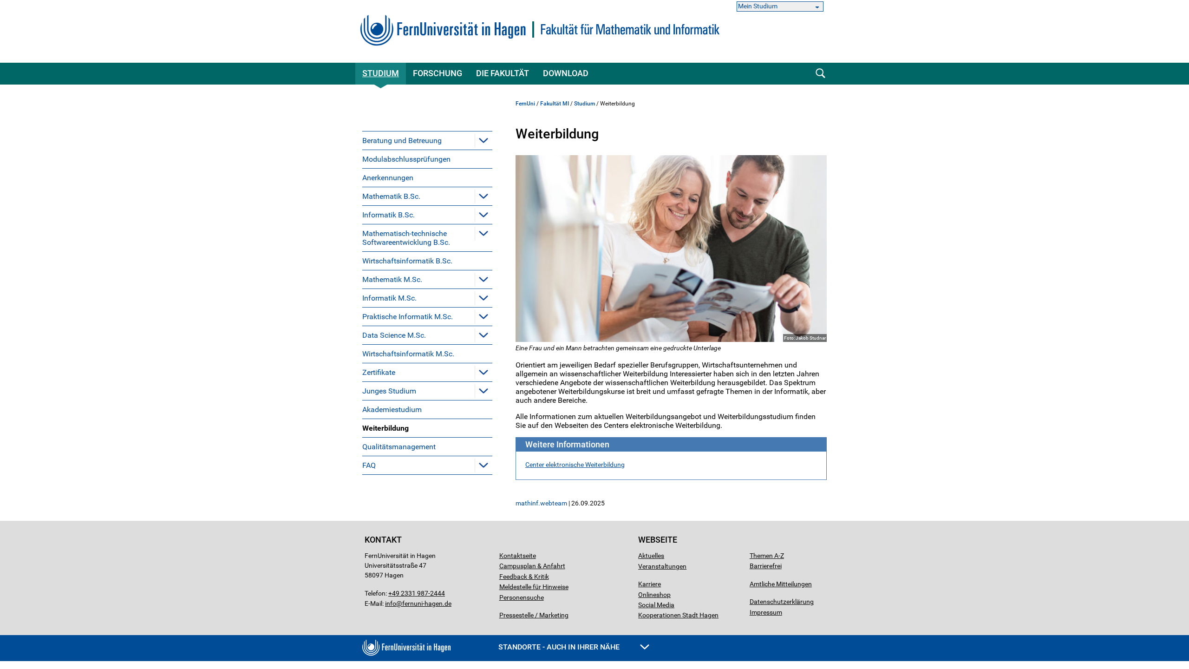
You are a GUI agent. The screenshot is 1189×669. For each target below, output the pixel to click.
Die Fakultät (502, 73)
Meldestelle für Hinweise (533, 586)
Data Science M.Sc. (394, 335)
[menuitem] (427, 140)
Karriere (649, 584)
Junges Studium (389, 391)
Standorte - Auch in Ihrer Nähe (559, 647)
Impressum (766, 612)
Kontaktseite (517, 555)
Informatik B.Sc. (388, 214)
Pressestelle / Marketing (533, 615)
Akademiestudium (392, 409)
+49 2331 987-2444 (416, 593)
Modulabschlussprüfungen (406, 159)
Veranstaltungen (662, 566)
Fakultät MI (554, 103)
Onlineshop (654, 594)
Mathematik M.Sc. (392, 279)
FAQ (369, 465)
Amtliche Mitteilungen (781, 584)
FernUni (525, 103)
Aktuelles (651, 555)
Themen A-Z (767, 555)
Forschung (437, 73)
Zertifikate (378, 372)
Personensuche (521, 597)
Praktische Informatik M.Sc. (407, 316)
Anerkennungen (387, 177)
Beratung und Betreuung (402, 140)
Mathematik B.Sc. (391, 196)
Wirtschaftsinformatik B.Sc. (407, 260)
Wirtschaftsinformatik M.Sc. (408, 353)
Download (565, 73)
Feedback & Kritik (524, 576)
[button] (483, 140)
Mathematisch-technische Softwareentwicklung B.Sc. (406, 238)
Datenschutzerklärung (782, 601)
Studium (380, 73)
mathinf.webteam (541, 503)
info (390, 603)
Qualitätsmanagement (399, 446)
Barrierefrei (766, 566)
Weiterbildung (385, 428)
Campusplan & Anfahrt (532, 566)
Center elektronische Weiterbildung (575, 464)
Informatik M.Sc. (389, 298)
